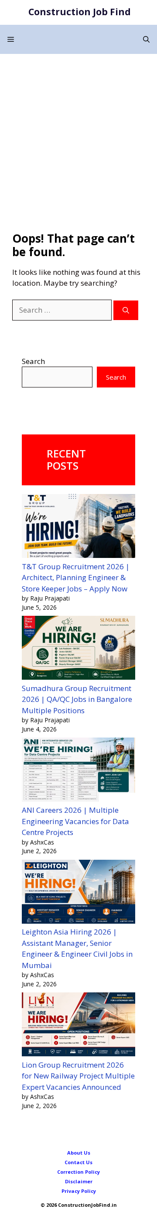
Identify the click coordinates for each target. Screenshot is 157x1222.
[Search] (125, 310)
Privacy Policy (78, 1191)
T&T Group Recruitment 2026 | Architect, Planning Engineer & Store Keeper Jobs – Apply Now (76, 577)
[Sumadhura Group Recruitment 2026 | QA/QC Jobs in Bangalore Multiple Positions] (78, 649)
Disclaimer (78, 1181)
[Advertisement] (78, 136)
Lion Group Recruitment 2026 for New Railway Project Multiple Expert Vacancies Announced (78, 1076)
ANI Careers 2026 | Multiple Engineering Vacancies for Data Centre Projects (75, 821)
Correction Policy (78, 1172)
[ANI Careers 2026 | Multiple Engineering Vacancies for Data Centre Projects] (78, 771)
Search (33, 361)
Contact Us (78, 1162)
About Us (78, 1152)
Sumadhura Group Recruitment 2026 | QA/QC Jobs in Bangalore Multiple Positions (77, 699)
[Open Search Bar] (146, 39)
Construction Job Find (79, 12)
